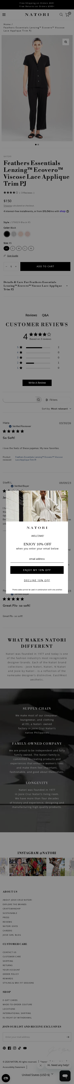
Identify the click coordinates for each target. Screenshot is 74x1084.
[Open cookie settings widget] (6, 1078)
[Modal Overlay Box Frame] (37, 542)
